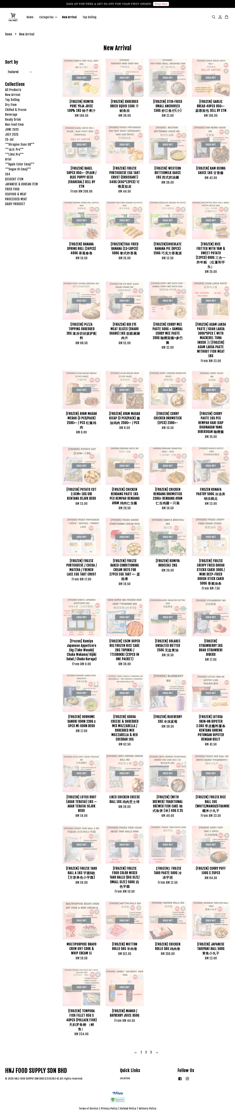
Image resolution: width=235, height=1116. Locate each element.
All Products (13, 90)
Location (125, 1078)
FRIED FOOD (12, 189)
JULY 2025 (11, 134)
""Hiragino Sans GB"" (20, 144)
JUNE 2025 (12, 129)
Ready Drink (13, 119)
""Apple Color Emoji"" (20, 164)
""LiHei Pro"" (14, 154)
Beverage (11, 114)
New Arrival (69, 17)
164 (7, 174)
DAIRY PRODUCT (15, 204)
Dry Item (11, 105)
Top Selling (90, 17)
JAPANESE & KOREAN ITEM (21, 184)
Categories (46, 17)
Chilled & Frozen (15, 110)
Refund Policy (128, 1108)
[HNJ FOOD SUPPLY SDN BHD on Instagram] (187, 1080)
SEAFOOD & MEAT (16, 194)
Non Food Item (14, 124)
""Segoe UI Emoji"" (18, 169)
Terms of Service (88, 1108)
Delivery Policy (147, 1108)
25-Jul (9, 139)
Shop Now (161, 3)
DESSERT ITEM (14, 179)
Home (30, 17)
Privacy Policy (109, 1108)
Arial (8, 159)
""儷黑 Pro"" (14, 149)
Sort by (11, 62)
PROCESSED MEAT (16, 199)
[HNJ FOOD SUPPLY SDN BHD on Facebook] (180, 1080)
